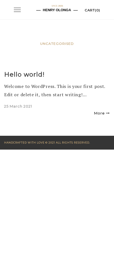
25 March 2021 (18, 106)
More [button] (99, 113)
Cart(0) (92, 10)
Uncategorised (57, 43)
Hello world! (24, 74)
